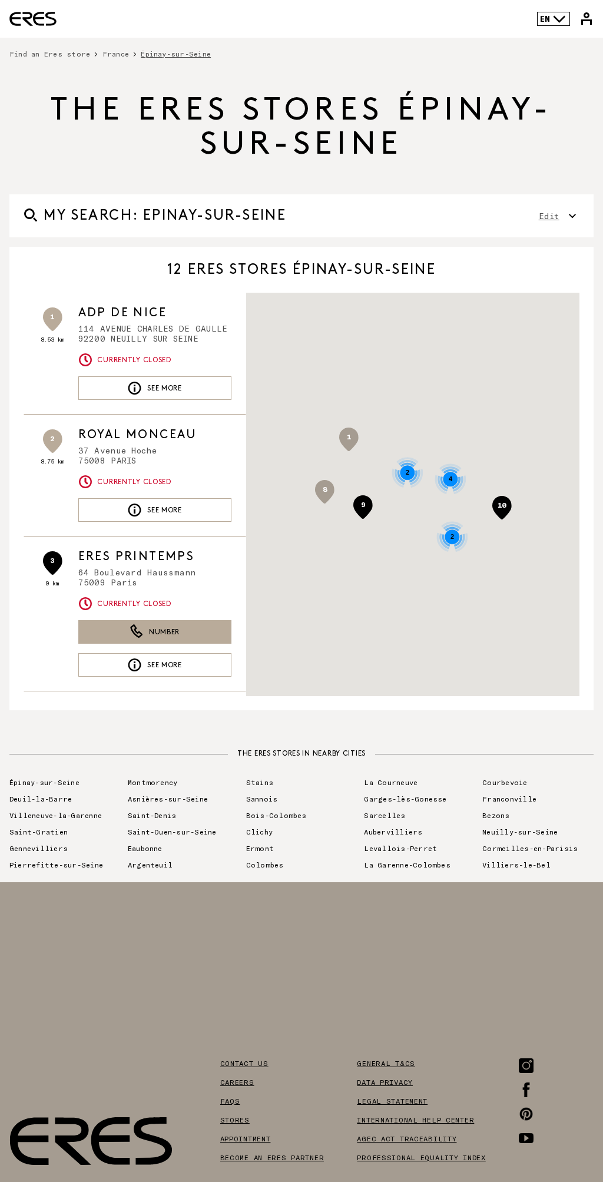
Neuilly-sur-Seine (520, 831)
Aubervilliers (393, 831)
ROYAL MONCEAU (137, 434)
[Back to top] (558, 1113)
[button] (501, 507)
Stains (259, 782)
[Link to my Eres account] (586, 19)
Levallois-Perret (400, 848)
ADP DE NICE (122, 312)
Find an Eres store (49, 53)
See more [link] (164, 388)
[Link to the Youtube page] (526, 1138)
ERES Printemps (136, 556)
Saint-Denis (152, 815)
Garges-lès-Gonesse (405, 798)
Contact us (244, 1063)
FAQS (230, 1101)
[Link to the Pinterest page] (526, 1114)
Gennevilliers (38, 848)
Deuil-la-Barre (40, 798)
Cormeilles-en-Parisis (530, 848)
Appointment (245, 1138)
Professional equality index (421, 1157)
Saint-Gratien (38, 831)
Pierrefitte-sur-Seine (56, 864)
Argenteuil (150, 864)
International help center (415, 1119)
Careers (237, 1082)
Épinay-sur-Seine (44, 782)
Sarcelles (384, 815)
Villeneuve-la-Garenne (55, 815)
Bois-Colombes (276, 815)
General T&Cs (386, 1063)
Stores (235, 1119)
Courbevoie (504, 782)
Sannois (262, 798)
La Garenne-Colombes (407, 864)
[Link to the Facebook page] (526, 1089)
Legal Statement (392, 1101)
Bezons (495, 815)
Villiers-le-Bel (516, 864)
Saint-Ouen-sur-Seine (172, 831)
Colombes (265, 864)
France (115, 53)
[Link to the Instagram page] (526, 1065)
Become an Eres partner (272, 1157)
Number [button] (164, 632)
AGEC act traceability (406, 1138)
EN (545, 19)
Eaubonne (145, 848)
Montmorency (153, 782)
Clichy (259, 831)
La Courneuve (391, 782)
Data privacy (385, 1082)
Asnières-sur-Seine (168, 798)
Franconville (509, 798)
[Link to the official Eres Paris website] (33, 19)
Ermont (260, 848)
